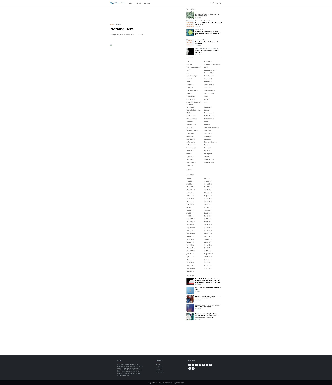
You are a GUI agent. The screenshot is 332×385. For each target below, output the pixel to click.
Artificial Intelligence (200, 48)
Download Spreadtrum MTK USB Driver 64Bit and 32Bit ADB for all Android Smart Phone (207, 33)
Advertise (158, 364)
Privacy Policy (160, 372)
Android (197, 21)
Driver (201, 29)
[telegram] (189, 365)
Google (208, 48)
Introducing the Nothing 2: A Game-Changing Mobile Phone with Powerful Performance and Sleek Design (206, 315)
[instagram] (213, 3)
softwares (210, 21)
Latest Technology (214, 48)
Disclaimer (159, 367)
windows (200, 40)
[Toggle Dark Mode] (217, 3)
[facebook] (210, 3)
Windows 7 (205, 40)
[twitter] (210, 365)
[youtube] (203, 365)
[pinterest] (200, 365)
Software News (203, 21)
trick (196, 12)
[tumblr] (193, 365)
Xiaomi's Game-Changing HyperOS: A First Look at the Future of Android (207, 297)
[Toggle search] (220, 3)
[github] (193, 368)
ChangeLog (159, 369)
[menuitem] (131, 3)
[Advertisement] (201, 336)
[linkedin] (196, 365)
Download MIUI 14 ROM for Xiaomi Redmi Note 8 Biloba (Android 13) (207, 305)
